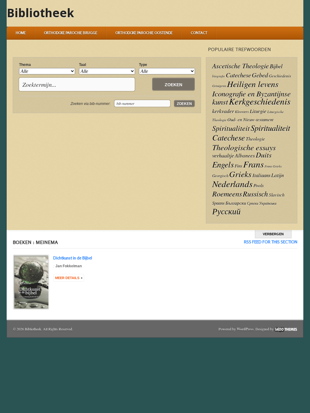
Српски (252, 203)
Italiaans (261, 175)
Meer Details (67, 278)
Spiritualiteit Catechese (251, 132)
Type (143, 65)
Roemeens (227, 194)
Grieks (240, 173)
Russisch (255, 193)
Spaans (218, 203)
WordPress (245, 329)
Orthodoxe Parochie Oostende (144, 33)
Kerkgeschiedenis (259, 101)
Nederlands (232, 184)
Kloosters (242, 111)
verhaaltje (223, 155)
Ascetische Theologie (240, 65)
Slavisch (277, 194)
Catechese (238, 75)
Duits (264, 154)
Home (21, 33)
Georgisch (220, 175)
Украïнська (267, 203)
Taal (82, 65)
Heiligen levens (253, 83)
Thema (25, 65)
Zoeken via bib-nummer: (90, 104)
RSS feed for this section (270, 241)
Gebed (260, 75)
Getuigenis (219, 86)
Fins (238, 166)
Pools (258, 185)
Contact (199, 33)
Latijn (277, 175)
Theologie (255, 138)
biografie (218, 76)
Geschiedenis (280, 76)
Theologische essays (244, 147)
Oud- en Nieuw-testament (250, 119)
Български (236, 203)
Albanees (245, 155)
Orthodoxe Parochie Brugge (70, 33)
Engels (223, 164)
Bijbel (276, 66)
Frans (253, 164)
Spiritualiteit (231, 128)
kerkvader (223, 111)
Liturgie (258, 111)
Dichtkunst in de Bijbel (72, 257)
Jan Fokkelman (68, 266)
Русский (226, 211)
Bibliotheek (40, 13)
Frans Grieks (273, 166)
